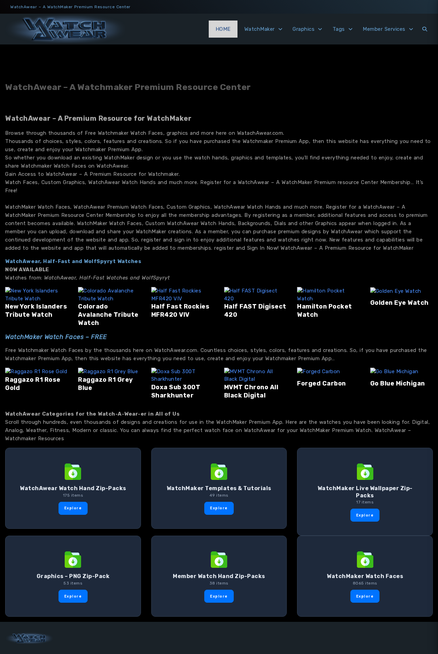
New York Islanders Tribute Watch (36, 310)
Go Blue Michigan (397, 383)
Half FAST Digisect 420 (255, 310)
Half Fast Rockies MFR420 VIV (180, 310)
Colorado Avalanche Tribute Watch (108, 315)
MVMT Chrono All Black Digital (251, 391)
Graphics (303, 29)
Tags (339, 29)
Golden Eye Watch (399, 302)
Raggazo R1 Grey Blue (105, 384)
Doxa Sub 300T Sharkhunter (176, 391)
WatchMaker (259, 29)
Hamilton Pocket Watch (324, 310)
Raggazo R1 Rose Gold (33, 384)
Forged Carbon (321, 383)
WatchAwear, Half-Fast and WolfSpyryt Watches (73, 261)
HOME (223, 29)
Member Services (384, 29)
